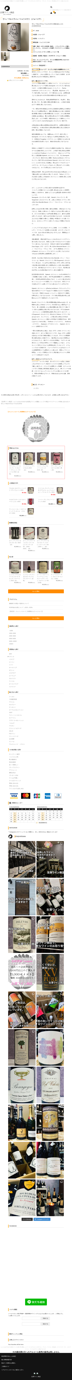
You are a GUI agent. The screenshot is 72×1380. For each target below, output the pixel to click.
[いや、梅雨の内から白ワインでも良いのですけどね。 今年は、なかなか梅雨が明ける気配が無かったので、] (22, 934)
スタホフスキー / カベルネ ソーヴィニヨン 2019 (17, 500)
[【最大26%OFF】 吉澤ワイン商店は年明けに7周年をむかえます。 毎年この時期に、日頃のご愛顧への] (22, 1122)
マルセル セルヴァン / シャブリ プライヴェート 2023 (17, 489)
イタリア (11, 659)
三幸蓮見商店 (13, 699)
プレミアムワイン (14, 767)
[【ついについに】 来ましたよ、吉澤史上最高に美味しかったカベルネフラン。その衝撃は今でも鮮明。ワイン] (50, 1047)
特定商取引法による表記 (8, 1356)
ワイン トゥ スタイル (15, 715)
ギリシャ (11, 670)
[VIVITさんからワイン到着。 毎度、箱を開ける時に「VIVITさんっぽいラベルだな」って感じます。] (22, 1009)
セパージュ (12, 718)
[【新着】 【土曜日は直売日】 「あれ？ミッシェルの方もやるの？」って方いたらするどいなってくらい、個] (50, 1160)
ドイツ (11, 665)
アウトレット (13, 770)
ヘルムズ (11, 723)
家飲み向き (12, 772)
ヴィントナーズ (13, 736)
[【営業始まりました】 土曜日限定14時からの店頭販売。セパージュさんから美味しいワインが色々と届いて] (50, 1197)
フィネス (11, 696)
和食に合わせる (13, 783)
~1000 (11, 630)
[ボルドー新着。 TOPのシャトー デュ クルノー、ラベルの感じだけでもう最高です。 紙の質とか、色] (50, 934)
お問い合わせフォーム (27, 395)
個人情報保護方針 (6, 1359)
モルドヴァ (12, 678)
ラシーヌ (11, 741)
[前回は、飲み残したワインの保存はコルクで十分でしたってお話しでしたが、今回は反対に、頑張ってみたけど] (50, 859)
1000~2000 (12, 633)
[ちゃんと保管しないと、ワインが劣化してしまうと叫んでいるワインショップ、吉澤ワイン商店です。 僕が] (50, 897)
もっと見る (35, 591)
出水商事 (11, 739)
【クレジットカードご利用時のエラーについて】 (21, 411)
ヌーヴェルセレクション (16, 710)
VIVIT (10, 712)
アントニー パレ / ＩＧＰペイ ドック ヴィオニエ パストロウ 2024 (17, 511)
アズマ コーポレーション (16, 720)
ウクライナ (12, 686)
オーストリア (13, 667)
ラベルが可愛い (13, 778)
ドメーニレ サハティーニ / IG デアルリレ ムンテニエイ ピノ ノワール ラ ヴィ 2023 (46, 490)
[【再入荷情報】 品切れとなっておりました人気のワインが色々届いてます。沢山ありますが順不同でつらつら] (50, 1122)
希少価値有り (13, 759)
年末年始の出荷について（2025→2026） (21, 607)
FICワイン (12, 733)
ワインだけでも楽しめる (16, 788)
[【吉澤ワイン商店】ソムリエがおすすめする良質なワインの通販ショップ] (7, 14)
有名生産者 (12, 762)
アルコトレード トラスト (17, 744)
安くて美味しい (13, 765)
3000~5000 (12, 638)
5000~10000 (13, 641)
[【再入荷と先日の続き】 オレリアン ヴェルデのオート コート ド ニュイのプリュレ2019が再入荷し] (22, 1197)
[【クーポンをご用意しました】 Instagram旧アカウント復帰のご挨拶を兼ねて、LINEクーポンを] (22, 972)
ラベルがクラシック (15, 780)
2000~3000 (12, 636)
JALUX (11, 731)
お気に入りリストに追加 (16, 80)
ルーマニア (12, 675)
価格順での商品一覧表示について (19, 603)
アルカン (11, 725)
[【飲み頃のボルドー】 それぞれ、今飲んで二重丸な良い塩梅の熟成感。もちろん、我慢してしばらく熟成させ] (50, 1085)
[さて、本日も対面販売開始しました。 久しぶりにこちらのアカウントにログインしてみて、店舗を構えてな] (50, 1009)
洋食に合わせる (13, 786)
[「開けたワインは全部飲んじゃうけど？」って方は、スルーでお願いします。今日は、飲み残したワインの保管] (22, 897)
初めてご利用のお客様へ (8, 1363)
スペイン (11, 662)
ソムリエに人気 (13, 757)
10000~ (11, 644)
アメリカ (11, 681)
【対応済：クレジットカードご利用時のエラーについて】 (26, 611)
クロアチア (12, 673)
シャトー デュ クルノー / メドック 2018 (46, 500)
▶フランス (11, 656)
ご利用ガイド (5, 1366)
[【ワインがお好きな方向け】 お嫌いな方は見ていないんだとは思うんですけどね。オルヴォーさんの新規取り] (22, 1160)
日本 (10, 654)
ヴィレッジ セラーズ (15, 728)
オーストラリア (13, 684)
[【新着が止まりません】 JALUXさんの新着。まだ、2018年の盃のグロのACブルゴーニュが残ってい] (22, 1085)
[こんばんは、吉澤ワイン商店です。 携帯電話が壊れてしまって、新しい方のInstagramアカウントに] (22, 1047)
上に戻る (36, 388)
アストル (11, 702)
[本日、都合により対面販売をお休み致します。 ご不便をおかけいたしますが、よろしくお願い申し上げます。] (22, 859)
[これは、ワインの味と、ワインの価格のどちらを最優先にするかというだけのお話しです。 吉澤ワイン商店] (50, 972)
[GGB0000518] (15, 37)
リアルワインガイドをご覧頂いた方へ (12, 1370)
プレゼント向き (13, 775)
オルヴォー (12, 704)
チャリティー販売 (14, 754)
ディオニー (12, 707)
